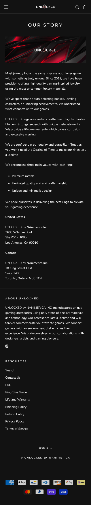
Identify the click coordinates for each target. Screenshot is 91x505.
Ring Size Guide (16, 392)
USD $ (43, 448)
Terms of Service (16, 429)
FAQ (8, 385)
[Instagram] (6, 346)
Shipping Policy (16, 407)
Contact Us (13, 378)
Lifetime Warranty (17, 399)
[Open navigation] (6, 6)
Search (10, 370)
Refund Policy (14, 414)
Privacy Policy (14, 421)
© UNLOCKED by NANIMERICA (45, 457)
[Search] (77, 7)
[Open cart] (85, 7)
